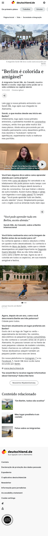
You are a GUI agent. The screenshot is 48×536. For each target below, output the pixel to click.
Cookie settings (8, 498)
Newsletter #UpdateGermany (24, 383)
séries (42, 192)
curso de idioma (19, 180)
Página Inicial (9, 17)
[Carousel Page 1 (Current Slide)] (22, 302)
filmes (35, 192)
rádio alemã (27, 194)
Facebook (6, 361)
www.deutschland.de (14, 368)
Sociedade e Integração (32, 17)
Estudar (40, 9)
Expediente (6, 472)
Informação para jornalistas (13, 488)
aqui (8, 103)
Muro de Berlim (19, 246)
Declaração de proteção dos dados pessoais (21, 467)
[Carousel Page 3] (25, 302)
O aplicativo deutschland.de (13, 477)
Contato (5, 462)
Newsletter (6, 483)
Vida (18, 17)
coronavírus (40, 122)
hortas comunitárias (36, 337)
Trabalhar (26, 9)
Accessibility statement (12, 493)
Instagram (30, 358)
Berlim (17, 364)
